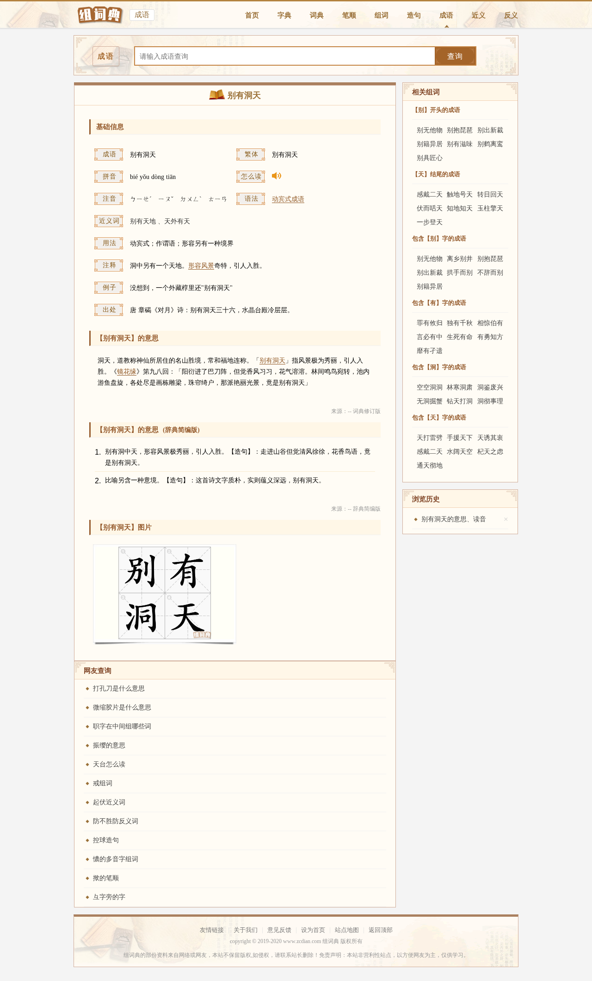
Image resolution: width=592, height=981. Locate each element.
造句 (414, 15)
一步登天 (430, 222)
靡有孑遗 (430, 350)
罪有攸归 (430, 323)
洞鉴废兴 (490, 387)
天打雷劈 (430, 437)
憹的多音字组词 (115, 859)
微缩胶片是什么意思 (122, 707)
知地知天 (460, 208)
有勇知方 (490, 336)
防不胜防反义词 (115, 821)
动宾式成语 (288, 199)
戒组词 (102, 783)
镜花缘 (126, 371)
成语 (446, 15)
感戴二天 (430, 194)
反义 (511, 15)
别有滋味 (460, 144)
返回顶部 (381, 929)
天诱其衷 (490, 437)
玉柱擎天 (490, 208)
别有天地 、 (147, 221)
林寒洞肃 (460, 387)
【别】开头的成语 (436, 109)
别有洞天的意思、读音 (453, 519)
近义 (479, 15)
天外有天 (177, 221)
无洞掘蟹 (430, 401)
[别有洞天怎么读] (324, 177)
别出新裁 (490, 130)
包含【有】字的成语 (439, 302)
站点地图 (347, 929)
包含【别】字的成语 (439, 238)
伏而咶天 (430, 208)
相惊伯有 (490, 323)
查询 (455, 56)
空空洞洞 (430, 387)
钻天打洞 (460, 401)
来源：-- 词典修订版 (356, 411)
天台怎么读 (109, 764)
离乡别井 (460, 258)
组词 (381, 15)
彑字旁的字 (109, 897)
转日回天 (490, 194)
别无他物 (430, 130)
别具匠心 (430, 157)
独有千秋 (460, 323)
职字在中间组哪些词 (122, 726)
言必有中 (430, 336)
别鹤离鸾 (490, 144)
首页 (252, 15)
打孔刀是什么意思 (119, 688)
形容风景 (201, 265)
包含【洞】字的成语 (439, 367)
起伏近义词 (109, 802)
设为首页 (313, 929)
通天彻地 (430, 465)
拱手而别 (460, 272)
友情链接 (212, 929)
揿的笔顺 (106, 878)
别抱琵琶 (460, 130)
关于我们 (246, 929)
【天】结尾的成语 (436, 174)
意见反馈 (279, 929)
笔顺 (349, 15)
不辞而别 (490, 272)
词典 (317, 15)
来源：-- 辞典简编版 (356, 509)
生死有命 (460, 336)
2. (98, 481)
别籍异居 (430, 144)
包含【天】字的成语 (439, 417)
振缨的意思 (109, 745)
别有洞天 (272, 360)
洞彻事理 (490, 401)
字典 (284, 15)
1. (98, 452)
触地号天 (460, 194)
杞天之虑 (490, 451)
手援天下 (460, 437)
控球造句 (106, 840)
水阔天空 (460, 451)
